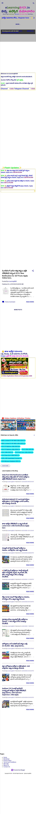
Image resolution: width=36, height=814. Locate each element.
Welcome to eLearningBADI (9, 73)
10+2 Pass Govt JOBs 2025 (10, 455)
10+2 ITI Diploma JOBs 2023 (10, 446)
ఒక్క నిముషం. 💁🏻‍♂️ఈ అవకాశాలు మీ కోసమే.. (14, 354)
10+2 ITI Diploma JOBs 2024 (10, 449)
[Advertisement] (18, 53)
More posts (18, 309)
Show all (30, 31)
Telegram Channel (9, 89)
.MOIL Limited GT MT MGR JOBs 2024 (13, 440)
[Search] (34, 3)
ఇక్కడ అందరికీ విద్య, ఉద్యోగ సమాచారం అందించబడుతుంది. (16, 76)
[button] (33, 271)
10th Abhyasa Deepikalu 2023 (10, 461)
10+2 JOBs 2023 (27, 449)
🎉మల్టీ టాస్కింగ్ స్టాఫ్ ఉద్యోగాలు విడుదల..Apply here (17, 185)
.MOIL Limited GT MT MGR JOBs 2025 (13, 443)
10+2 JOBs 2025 (6, 452)
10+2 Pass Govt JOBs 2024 (23, 452)
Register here (11, 18)
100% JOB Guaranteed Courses (11, 458)
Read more (30, 302)
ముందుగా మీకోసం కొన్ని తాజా (12, 80)
